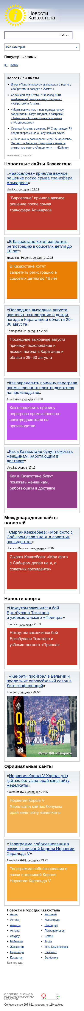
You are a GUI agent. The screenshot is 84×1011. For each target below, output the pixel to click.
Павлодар (51, 925)
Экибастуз (51, 957)
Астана (14, 930)
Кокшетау (16, 957)
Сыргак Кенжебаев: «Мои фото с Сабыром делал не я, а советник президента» (40, 537)
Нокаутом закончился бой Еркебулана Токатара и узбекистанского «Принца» (35, 613)
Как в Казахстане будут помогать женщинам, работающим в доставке (40, 456)
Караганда (17, 952)
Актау (14, 914)
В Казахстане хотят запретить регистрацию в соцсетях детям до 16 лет (39, 246)
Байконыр (16, 941)
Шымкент (51, 952)
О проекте (11, 994)
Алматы (15, 925)
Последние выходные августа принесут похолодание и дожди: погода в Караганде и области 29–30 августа (40, 317)
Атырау (15, 936)
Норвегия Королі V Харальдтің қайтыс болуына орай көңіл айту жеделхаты (38, 780)
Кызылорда (52, 919)
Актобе (14, 919)
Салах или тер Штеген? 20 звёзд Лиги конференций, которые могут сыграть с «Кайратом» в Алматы (36, 99)
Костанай (51, 914)
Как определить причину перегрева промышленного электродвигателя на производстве (42, 388)
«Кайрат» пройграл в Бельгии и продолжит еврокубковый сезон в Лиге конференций (39, 681)
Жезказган (17, 946)
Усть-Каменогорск (56, 946)
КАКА (8, 65)
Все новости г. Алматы (19, 155)
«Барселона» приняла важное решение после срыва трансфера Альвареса (40, 178)
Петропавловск (54, 930)
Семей (49, 936)
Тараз (48, 941)
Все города (15, 962)
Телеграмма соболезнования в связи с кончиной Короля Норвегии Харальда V (41, 849)
